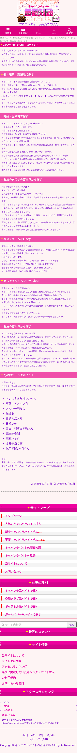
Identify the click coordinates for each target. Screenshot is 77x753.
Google (8, 709)
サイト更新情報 (11, 661)
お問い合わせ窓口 (13, 683)
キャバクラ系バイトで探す (21, 590)
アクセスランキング (14, 666)
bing (6, 705)
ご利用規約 (9, 677)
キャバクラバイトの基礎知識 (23, 547)
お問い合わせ (13, 571)
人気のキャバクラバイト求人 (23, 523)
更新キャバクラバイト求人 (25, 539)
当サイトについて (16, 563)
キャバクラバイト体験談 (20, 555)
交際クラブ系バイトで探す (21, 598)
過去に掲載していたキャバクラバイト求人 (28, 672)
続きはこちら (8, 715)
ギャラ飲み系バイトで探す (21, 606)
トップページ (13, 515)
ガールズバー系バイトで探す (23, 614)
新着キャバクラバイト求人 (23, 531)
